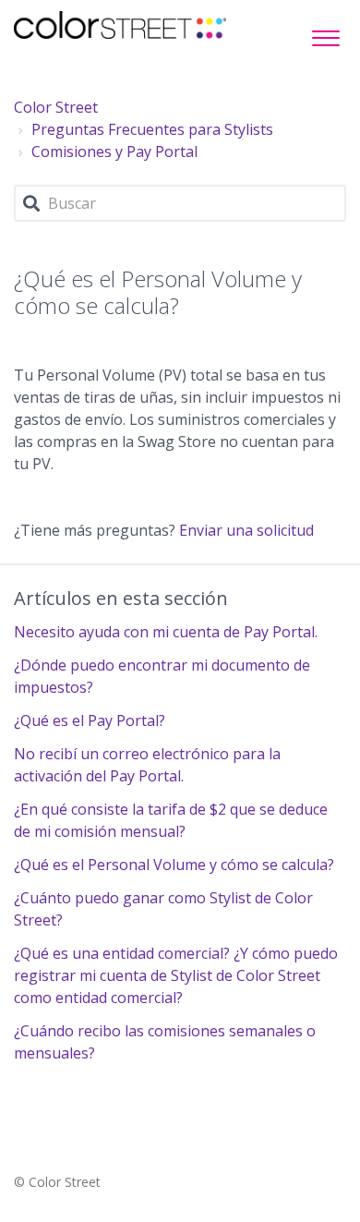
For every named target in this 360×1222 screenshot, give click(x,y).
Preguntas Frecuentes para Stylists (152, 129)
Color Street (56, 107)
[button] (325, 33)
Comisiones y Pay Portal (114, 151)
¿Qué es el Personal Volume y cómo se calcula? (174, 864)
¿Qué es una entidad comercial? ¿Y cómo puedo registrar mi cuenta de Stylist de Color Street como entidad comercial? (176, 975)
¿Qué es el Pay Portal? (89, 720)
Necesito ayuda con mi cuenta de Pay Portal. (166, 632)
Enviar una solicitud (246, 530)
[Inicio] (120, 25)
